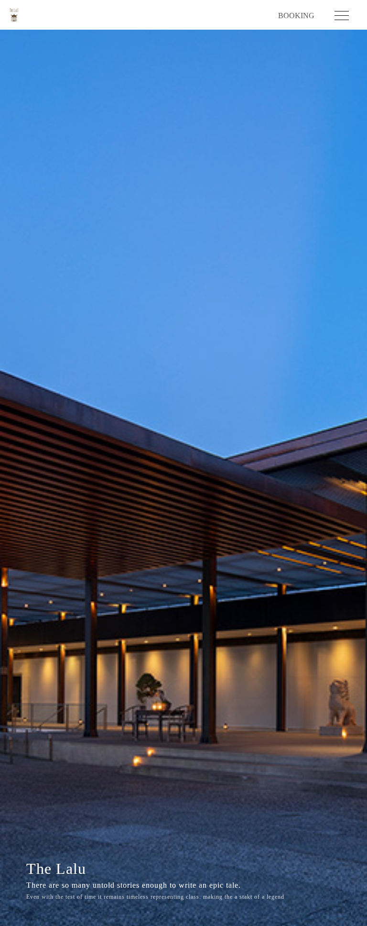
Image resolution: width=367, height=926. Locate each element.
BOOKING (296, 16)
